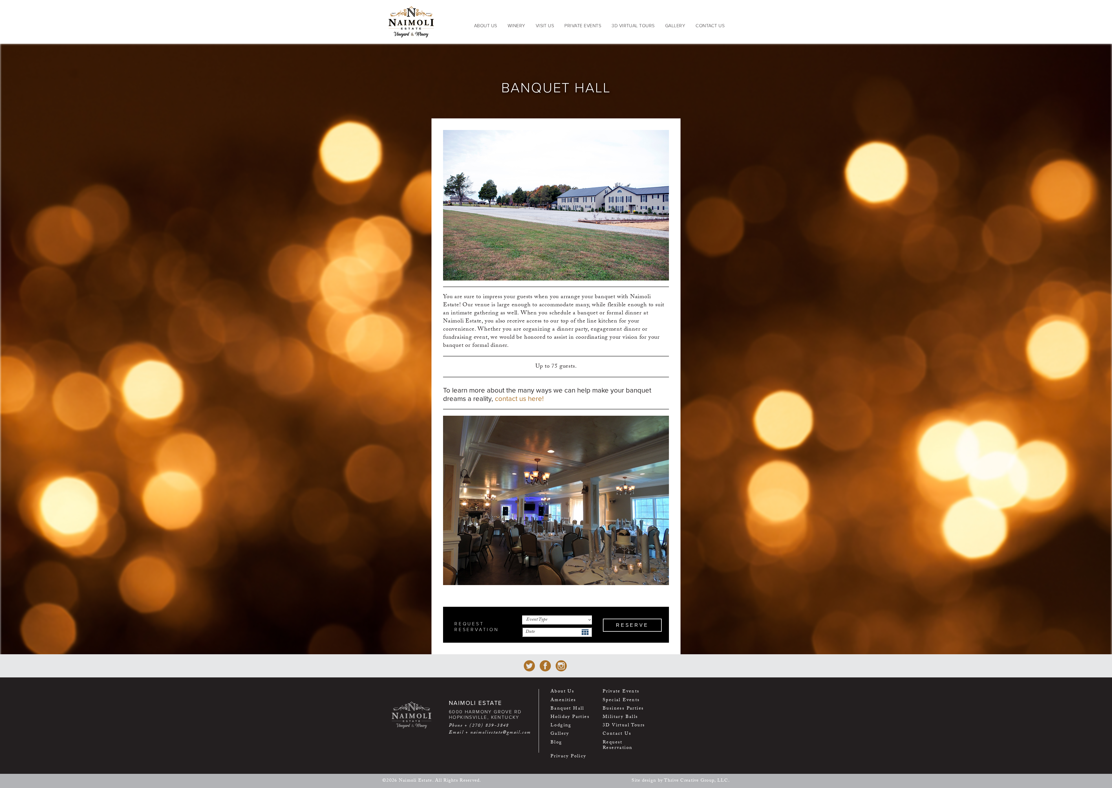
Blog (556, 743)
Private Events (582, 26)
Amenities (563, 701)
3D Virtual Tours (633, 26)
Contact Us (710, 26)
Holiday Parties (570, 717)
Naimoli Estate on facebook (545, 666)
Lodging (561, 726)
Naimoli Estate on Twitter (529, 666)
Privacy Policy (568, 757)
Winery (516, 26)
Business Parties (623, 709)
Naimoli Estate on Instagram (561, 666)
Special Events (621, 701)
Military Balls (620, 717)
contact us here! (519, 399)
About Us (485, 26)
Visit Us (545, 26)
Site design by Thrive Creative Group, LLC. (681, 781)
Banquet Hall (567, 709)
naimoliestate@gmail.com (500, 733)
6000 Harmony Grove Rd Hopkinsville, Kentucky (485, 714)
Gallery (675, 26)
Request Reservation (617, 746)
